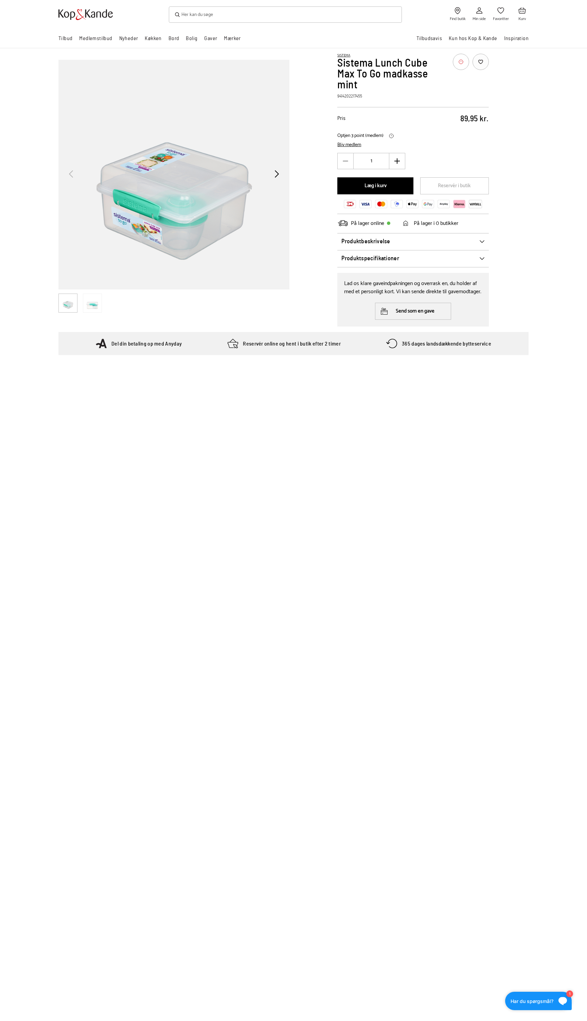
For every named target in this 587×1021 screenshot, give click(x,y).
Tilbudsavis (429, 38)
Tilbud (65, 38)
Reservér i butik (454, 185)
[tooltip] (461, 62)
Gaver (210, 38)
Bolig (191, 38)
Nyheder (128, 38)
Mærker (232, 38)
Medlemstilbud (95, 38)
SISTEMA (343, 55)
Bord (173, 38)
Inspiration (516, 38)
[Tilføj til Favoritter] (481, 62)
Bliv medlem (349, 145)
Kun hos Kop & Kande (473, 38)
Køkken (153, 38)
